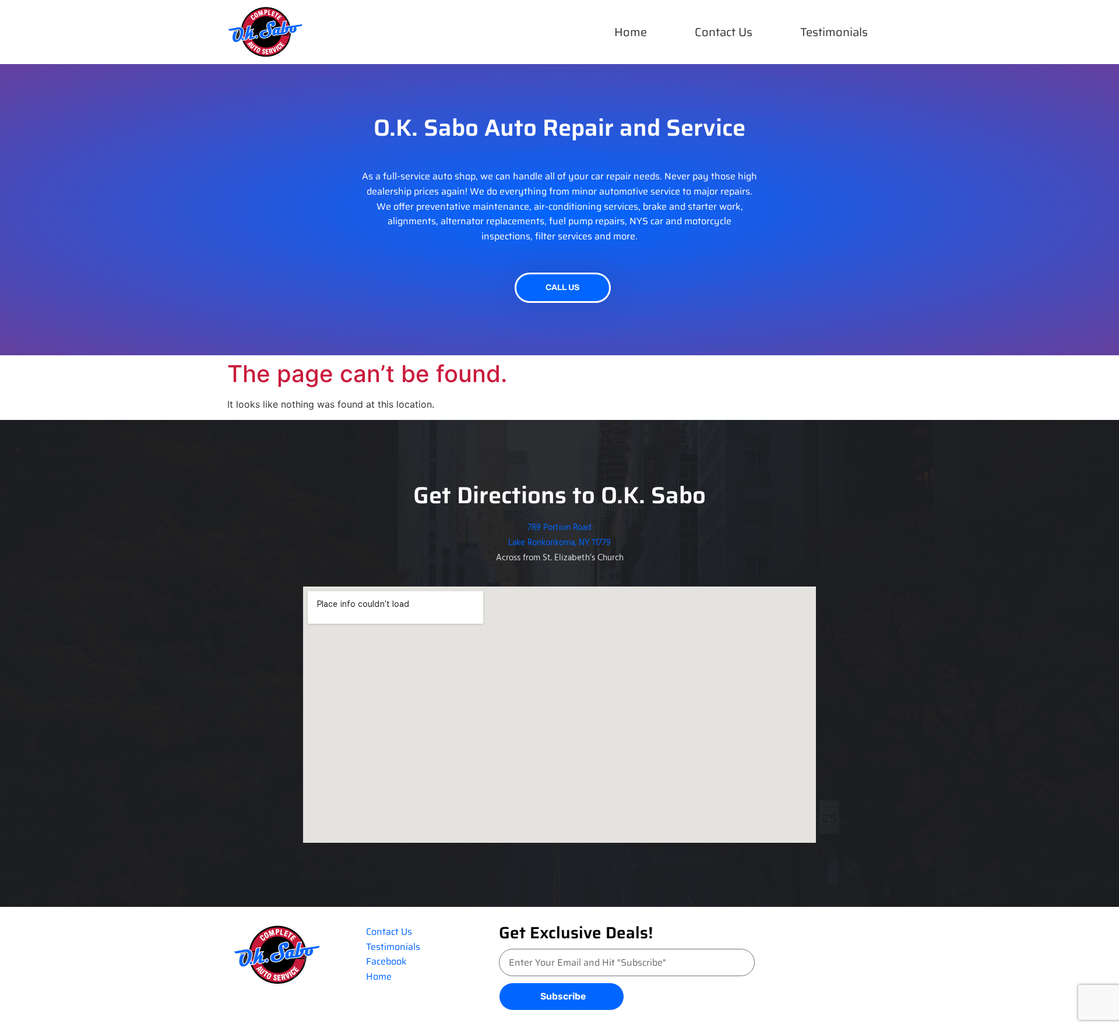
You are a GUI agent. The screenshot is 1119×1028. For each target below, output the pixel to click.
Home (630, 32)
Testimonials (834, 32)
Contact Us (723, 32)
